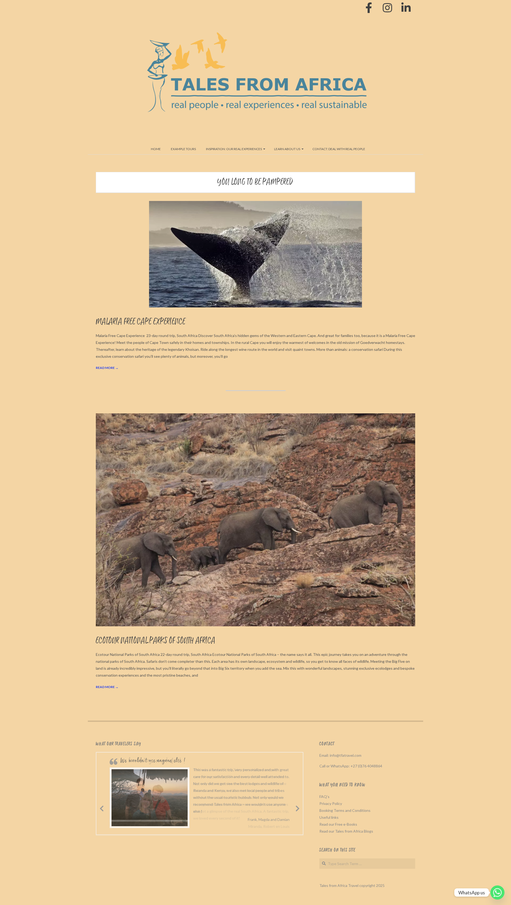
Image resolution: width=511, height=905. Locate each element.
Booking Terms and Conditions (344, 810)
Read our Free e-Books (338, 824)
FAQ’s (324, 796)
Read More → (107, 368)
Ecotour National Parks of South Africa (156, 641)
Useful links (329, 817)
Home (156, 149)
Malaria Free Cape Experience (141, 322)
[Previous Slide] (101, 807)
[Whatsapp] (497, 892)
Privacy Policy (330, 803)
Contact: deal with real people (338, 149)
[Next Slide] (297, 807)
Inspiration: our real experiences (234, 149)
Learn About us (287, 149)
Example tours (183, 149)
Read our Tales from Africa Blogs (346, 831)
